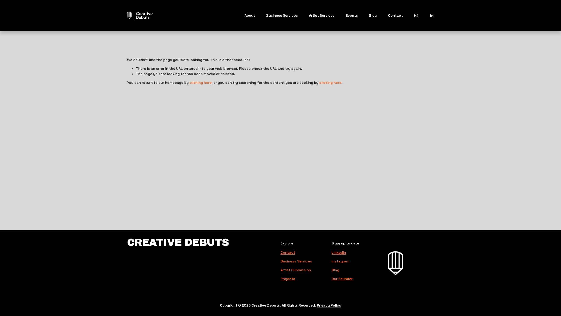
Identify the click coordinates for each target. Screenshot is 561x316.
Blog (373, 15)
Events (352, 15)
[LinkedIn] (432, 15)
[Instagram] (416, 15)
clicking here (201, 82)
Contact (395, 15)
